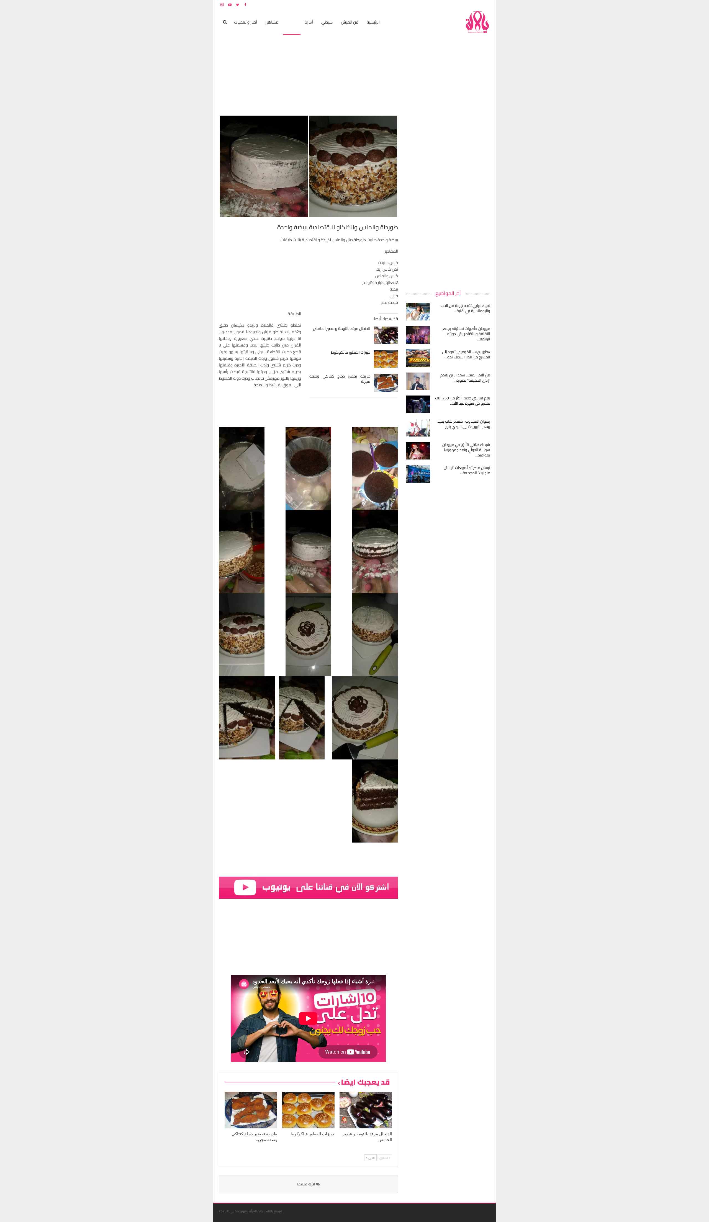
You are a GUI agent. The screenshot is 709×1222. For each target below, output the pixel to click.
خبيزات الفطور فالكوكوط (350, 352)
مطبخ (291, 22)
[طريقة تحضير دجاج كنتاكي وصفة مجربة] (386, 383)
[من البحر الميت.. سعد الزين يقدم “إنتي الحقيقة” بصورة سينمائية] (418, 381)
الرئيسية (373, 22)
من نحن (486, 4)
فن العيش (349, 22)
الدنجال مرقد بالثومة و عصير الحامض (341, 328)
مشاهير (272, 22)
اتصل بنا (454, 4)
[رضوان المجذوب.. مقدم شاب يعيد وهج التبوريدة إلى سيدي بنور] (418, 428)
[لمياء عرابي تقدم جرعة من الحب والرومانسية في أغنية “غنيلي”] (418, 312)
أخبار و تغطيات (245, 22)
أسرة (309, 22)
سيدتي (327, 22)
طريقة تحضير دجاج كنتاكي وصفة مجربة (340, 379)
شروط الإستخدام (437, 4)
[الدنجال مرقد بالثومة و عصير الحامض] (386, 335)
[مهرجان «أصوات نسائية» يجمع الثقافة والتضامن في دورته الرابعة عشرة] (418, 335)
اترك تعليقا (306, 1184)
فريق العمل (470, 4)
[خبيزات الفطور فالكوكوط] (386, 359)
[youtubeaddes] (308, 887)
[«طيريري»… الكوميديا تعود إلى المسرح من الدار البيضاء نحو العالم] (418, 358)
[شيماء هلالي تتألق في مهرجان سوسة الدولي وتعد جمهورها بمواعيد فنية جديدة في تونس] (418, 451)
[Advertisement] (448, 198)
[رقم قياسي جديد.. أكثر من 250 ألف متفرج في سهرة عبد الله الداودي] (418, 404)
